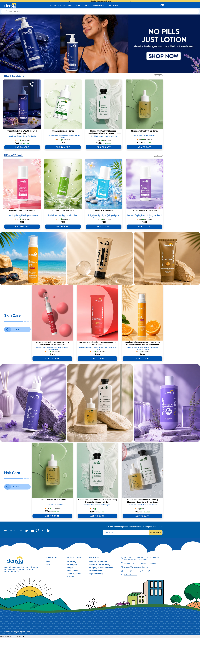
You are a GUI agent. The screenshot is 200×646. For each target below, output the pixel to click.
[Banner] (33, 258)
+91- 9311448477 (130, 575)
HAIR (78, 5)
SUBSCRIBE (155, 532)
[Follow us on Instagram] (37, 530)
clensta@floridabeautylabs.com (136, 567)
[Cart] (161, 5)
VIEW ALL (158, 76)
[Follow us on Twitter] (26, 530)
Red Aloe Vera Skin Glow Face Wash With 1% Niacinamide (97, 343)
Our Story (71, 562)
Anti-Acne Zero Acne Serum (63, 131)
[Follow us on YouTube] (32, 531)
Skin (48, 562)
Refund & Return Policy (99, 565)
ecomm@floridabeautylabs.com (136, 571)
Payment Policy (96, 574)
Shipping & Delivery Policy (101, 568)
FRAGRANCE (98, 5)
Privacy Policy (95, 571)
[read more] (23, 636)
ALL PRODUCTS (57, 5)
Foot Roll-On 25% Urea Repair (63, 210)
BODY (86, 5)
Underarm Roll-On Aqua (103, 210)
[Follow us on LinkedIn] (48, 530)
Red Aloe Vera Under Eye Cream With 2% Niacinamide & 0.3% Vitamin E (52, 343)
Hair (48, 565)
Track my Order (74, 574)
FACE (70, 5)
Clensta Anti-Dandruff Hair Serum (144, 131)
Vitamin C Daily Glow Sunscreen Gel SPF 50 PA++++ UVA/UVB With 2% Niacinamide (142, 343)
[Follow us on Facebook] (21, 530)
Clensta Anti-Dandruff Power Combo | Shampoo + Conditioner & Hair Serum (142, 501)
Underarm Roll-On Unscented (144, 210)
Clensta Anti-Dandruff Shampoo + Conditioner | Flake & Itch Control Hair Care (103, 132)
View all (17, 329)
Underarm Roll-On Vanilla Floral (22, 210)
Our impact (72, 565)
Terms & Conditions (98, 562)
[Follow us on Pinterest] (43, 531)
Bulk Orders (72, 571)
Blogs (70, 568)
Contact (70, 577)
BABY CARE (113, 5)
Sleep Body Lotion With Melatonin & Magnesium (22, 132)
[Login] (157, 5)
